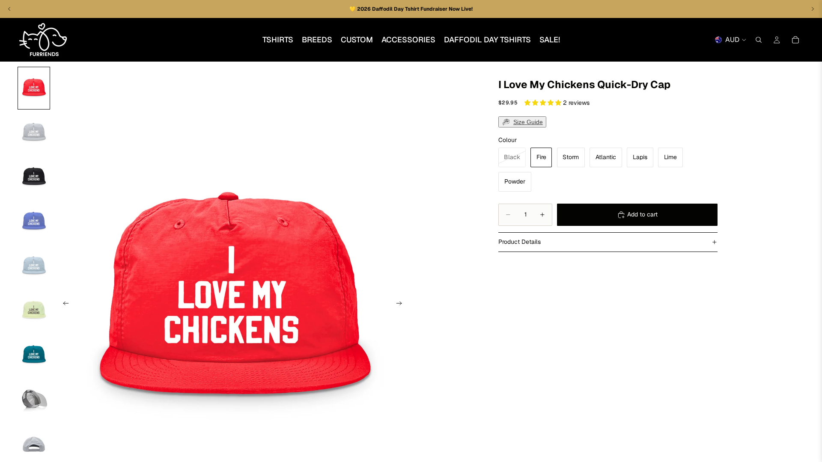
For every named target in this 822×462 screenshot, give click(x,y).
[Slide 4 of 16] (33, 221)
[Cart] (795, 39)
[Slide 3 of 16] (33, 177)
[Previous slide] (63, 304)
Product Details (519, 242)
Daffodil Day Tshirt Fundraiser (410, 9)
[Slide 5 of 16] (33, 266)
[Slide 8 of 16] (33, 399)
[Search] (758, 39)
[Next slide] (401, 304)
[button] (543, 103)
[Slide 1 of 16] (33, 88)
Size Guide (528, 121)
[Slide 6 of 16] (33, 310)
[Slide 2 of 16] (33, 132)
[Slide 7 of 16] (33, 355)
